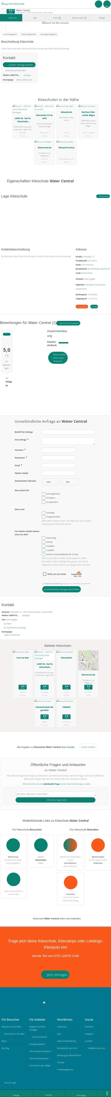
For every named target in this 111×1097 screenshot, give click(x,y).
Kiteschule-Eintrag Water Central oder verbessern (70, 861)
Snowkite (50, 546)
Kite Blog (5, 1048)
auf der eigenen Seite (98, 860)
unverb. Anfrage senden (20, 64)
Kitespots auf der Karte (11, 1026)
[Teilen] (100, 1093)
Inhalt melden (88, 747)
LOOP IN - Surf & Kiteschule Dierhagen (23, 120)
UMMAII (67, 707)
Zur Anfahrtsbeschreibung (15, 627)
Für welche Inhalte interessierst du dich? (27, 533)
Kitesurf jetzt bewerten (59, 357)
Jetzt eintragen (57, 975)
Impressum (62, 1026)
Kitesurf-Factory (66, 147)
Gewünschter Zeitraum (25, 481)
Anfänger (50, 512)
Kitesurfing (51, 538)
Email (17, 465)
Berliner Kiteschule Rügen (88, 113)
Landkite (50, 550)
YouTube (88, 1041)
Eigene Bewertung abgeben (69, 323)
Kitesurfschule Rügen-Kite (44, 708)
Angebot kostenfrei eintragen (37, 1028)
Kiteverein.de (44, 147)
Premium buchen (39, 1037)
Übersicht (12, 18)
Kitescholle (66, 657)
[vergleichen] (3, 30)
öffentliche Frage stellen (56, 800)
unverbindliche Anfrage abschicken (61, 589)
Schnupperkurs (53, 493)
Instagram (89, 1034)
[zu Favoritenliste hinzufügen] (3, 24)
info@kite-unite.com (96, 1048)
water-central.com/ (24, 79)
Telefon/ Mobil (21, 473)
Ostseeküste (99, 284)
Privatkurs (50, 498)
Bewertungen (79, 18)
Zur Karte (8, 623)
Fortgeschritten (53, 517)
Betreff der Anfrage (24, 432)
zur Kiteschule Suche (3, 11)
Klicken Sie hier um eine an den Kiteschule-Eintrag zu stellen (56, 784)
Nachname (20, 457)
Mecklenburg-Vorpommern (99, 268)
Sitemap (60, 1062)
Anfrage (101, 18)
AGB (59, 1034)
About (4, 1041)
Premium (105, 102)
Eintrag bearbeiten (37, 1044)
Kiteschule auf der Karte (15, 70)
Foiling (49, 542)
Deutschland (86, 273)
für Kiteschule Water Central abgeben (13, 860)
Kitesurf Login (10, 1082)
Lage (34, 18)
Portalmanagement (65, 1069)
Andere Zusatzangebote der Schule (62, 554)
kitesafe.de (66, 112)
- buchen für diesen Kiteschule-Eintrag (70, 897)
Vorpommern (81, 289)
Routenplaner (104, 196)
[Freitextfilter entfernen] (99, 4)
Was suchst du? (22, 490)
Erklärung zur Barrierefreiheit (69, 1055)
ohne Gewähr (68, 747)
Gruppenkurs (52, 502)
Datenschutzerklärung (54, 583)
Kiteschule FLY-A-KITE (44, 117)
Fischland (89, 284)
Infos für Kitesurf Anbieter (40, 1051)
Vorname (19, 450)
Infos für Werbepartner (39, 1058)
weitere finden (40, 860)
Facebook (89, 1026)
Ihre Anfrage (21, 439)
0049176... (15, 75)
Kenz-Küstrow (87, 264)
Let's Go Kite (23, 657)
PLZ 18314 (92, 260)
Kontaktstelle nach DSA (67, 1048)
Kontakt (94, 306)
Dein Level (19, 509)
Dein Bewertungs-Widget (39, 1065)
